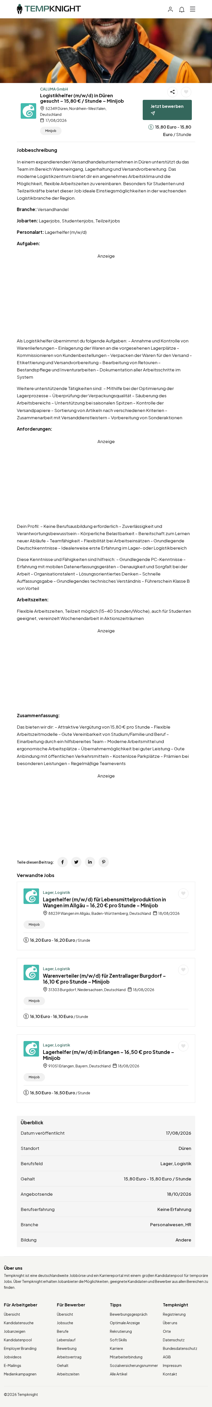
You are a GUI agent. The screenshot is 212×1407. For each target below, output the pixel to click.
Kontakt (170, 1374)
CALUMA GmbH (54, 89)
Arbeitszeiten (68, 1374)
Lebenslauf (66, 1339)
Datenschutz (174, 1339)
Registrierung (174, 1314)
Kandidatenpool (18, 1339)
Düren (185, 1148)
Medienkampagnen (20, 1374)
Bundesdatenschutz (180, 1348)
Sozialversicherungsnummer (134, 1365)
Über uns (170, 1322)
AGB (167, 1356)
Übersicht (12, 1314)
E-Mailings (12, 1365)
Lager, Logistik (56, 892)
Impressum (172, 1365)
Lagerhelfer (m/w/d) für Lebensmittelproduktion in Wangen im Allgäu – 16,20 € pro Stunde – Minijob (104, 902)
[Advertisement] (106, 295)
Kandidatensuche (19, 1322)
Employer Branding (20, 1348)
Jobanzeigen (14, 1331)
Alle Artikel (118, 1374)
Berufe (63, 1331)
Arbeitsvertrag (69, 1356)
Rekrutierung (121, 1331)
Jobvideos (12, 1356)
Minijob (50, 131)
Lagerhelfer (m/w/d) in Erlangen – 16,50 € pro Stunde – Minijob (108, 1055)
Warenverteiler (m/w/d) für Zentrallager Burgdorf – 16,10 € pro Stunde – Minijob (104, 978)
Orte (167, 1331)
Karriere (116, 1348)
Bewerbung (67, 1348)
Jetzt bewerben (167, 106)
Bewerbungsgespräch (128, 1314)
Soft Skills (118, 1339)
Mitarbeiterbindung (126, 1356)
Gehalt (63, 1365)
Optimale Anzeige (125, 1322)
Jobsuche (65, 1322)
